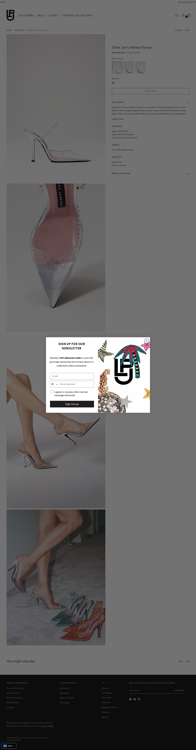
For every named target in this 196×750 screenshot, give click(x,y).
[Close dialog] (146, 340)
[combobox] (54, 384)
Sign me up (72, 404)
